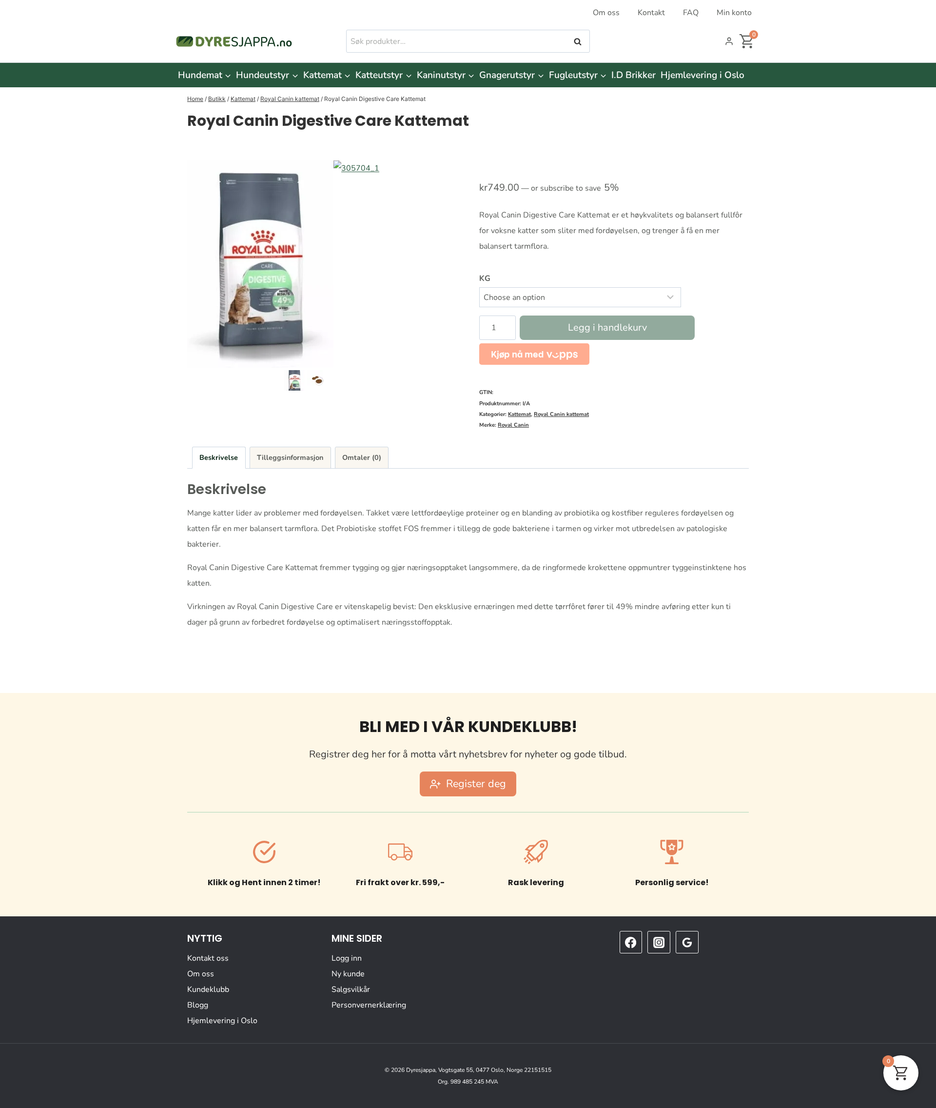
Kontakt (651, 12)
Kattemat (519, 414)
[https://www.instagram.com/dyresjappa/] (658, 942)
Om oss (606, 12)
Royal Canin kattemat (561, 414)
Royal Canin (513, 425)
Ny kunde (348, 974)
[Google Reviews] (687, 942)
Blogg (197, 1005)
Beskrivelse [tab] (218, 457)
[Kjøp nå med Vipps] (534, 354)
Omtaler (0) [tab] (361, 457)
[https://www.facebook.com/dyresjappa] (631, 942)
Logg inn (347, 958)
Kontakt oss (208, 958)
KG (484, 278)
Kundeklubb (208, 989)
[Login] (729, 41)
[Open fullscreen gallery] (447, 358)
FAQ (691, 12)
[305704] (260, 264)
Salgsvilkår (351, 989)
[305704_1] (406, 233)
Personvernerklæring (369, 1005)
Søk (578, 41)
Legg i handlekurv (607, 327)
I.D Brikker (633, 75)
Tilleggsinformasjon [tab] (290, 457)
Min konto (734, 12)
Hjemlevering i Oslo (702, 75)
